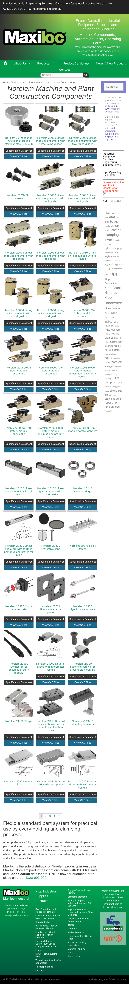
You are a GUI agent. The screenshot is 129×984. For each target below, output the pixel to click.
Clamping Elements (77, 896)
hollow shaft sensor (112, 261)
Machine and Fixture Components (78, 920)
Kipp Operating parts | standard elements (47, 910)
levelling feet (115, 341)
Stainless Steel (113, 398)
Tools (70, 952)
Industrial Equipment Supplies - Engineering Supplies (110, 159)
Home (6, 82)
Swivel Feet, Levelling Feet (46, 955)
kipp (114, 273)
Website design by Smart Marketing (107, 979)
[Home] (5, 63)
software (112, 395)
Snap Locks (74, 956)
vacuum (108, 411)
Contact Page (111, 111)
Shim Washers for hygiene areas (113, 387)
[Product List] (54, 63)
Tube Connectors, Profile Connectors (48, 961)
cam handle (109, 226)
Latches (39, 970)
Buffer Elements (76, 932)
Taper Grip (110, 402)
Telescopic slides (44, 966)
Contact (64, 69)
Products (43, 63)
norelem (117, 362)
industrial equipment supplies (110, 131)
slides (113, 390)
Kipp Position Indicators (111, 317)
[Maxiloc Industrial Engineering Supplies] (16, 895)
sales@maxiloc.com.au (47, 8)
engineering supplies (111, 138)
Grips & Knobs (42, 922)
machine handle (112, 346)
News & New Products (111, 63)
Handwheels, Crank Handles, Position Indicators (45, 935)
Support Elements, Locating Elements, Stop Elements (80, 912)
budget (114, 221)
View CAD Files (18, 156)
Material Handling (77, 949)
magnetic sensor (112, 350)
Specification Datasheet (19, 150)
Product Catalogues (76, 63)
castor (116, 230)
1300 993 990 (16, 8)
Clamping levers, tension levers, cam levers (48, 917)
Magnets (72, 928)
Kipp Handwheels (113, 302)
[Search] (86, 75)
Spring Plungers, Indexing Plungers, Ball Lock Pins (79, 903)
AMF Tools (109, 201)
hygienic (109, 264)
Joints (71, 924)
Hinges (38, 950)
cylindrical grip (113, 248)
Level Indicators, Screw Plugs (80, 937)
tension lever (112, 406)
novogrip (109, 366)
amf (112, 217)
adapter (107, 213)
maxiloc (108, 358)
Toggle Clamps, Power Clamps (79, 891)
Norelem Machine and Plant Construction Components (113, 186)
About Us (20, 63)
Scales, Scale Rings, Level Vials (78, 943)
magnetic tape (110, 354)
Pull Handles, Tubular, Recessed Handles (46, 927)
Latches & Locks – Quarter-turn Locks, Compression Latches (46, 944)
